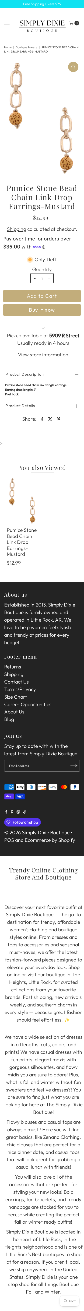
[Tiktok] (24, 811)
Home (7, 47)
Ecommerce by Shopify (50, 840)
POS (9, 840)
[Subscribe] (74, 766)
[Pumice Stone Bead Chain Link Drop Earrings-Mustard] (22, 501)
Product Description (25, 374)
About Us (14, 711)
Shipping (16, 229)
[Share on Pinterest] (58, 418)
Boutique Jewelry (26, 47)
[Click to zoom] (73, 67)
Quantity (42, 269)
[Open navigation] (6, 23)
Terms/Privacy (20, 689)
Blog (9, 719)
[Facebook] (6, 811)
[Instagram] (18, 811)
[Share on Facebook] (42, 418)
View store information (43, 354)
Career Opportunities (27, 704)
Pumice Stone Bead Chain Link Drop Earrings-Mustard (22, 542)
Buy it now (42, 310)
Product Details (20, 405)
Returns (12, 667)
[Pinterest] (12, 811)
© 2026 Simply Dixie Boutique (37, 832)
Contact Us (16, 682)
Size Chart (15, 697)
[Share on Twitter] (50, 418)
